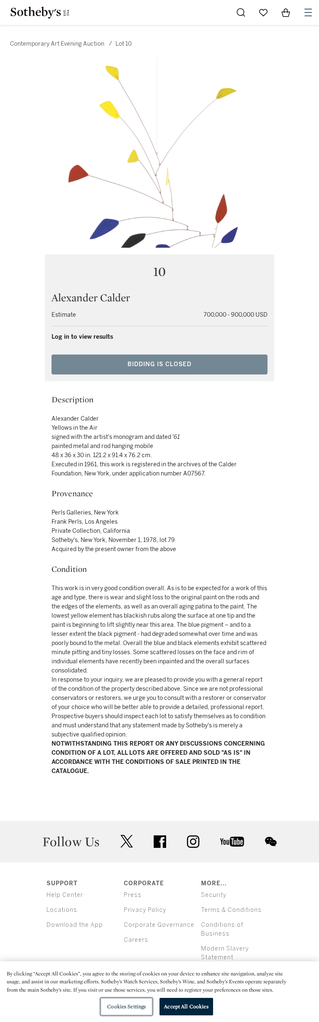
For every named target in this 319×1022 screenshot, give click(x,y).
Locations (62, 910)
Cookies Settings (126, 1006)
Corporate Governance (159, 924)
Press (133, 895)
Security (213, 895)
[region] (159, 991)
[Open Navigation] (308, 12)
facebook (160, 841)
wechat (271, 841)
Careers (136, 939)
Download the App (75, 924)
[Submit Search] (241, 12)
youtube (232, 842)
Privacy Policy (145, 910)
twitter (126, 841)
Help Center (65, 895)
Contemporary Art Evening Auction (57, 43)
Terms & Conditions (231, 910)
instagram (193, 841)
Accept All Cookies (186, 1006)
